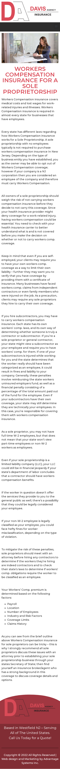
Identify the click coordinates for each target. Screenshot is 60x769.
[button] (56, 26)
